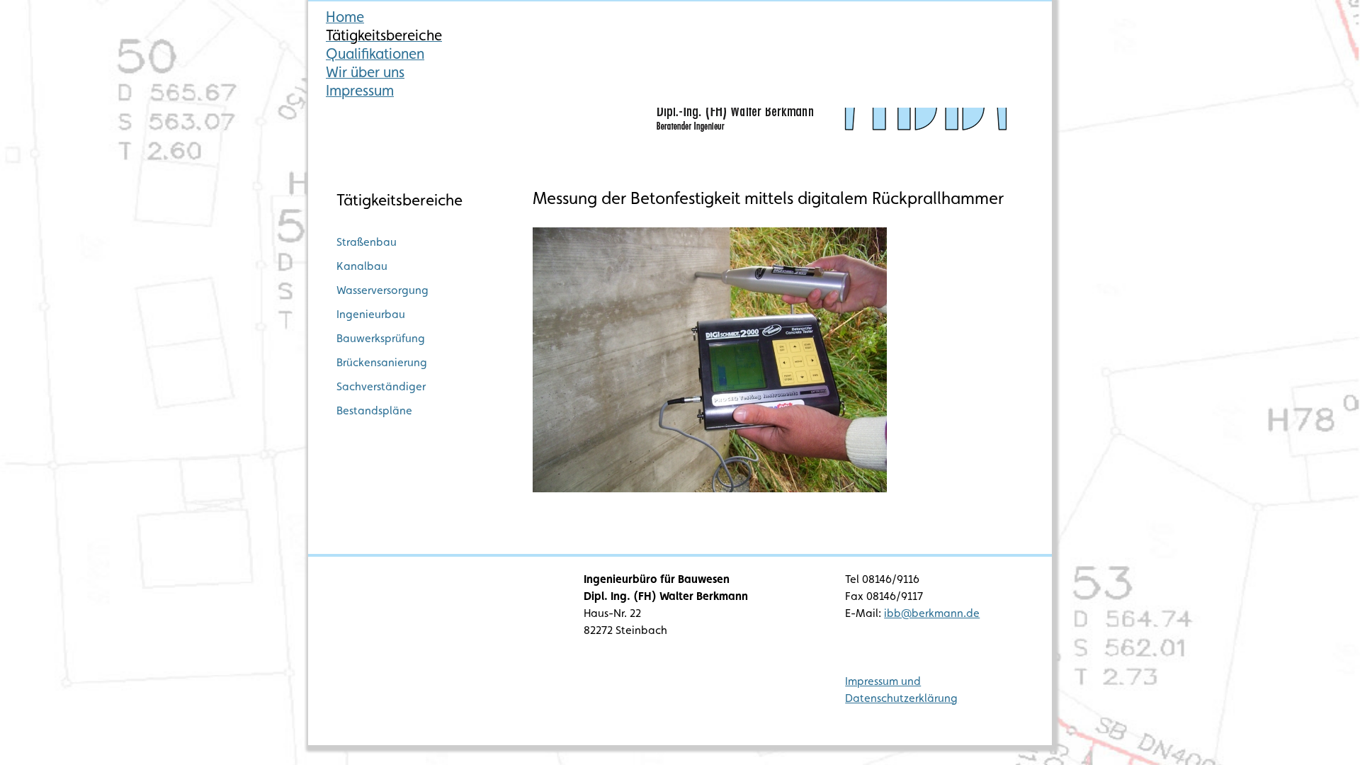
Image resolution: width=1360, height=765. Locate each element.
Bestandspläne (374, 410)
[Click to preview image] (710, 488)
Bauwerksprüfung (380, 338)
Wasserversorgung (382, 290)
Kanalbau (361, 266)
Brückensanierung (381, 362)
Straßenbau (366, 242)
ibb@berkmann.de (932, 613)
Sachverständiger (381, 386)
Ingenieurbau (370, 314)
